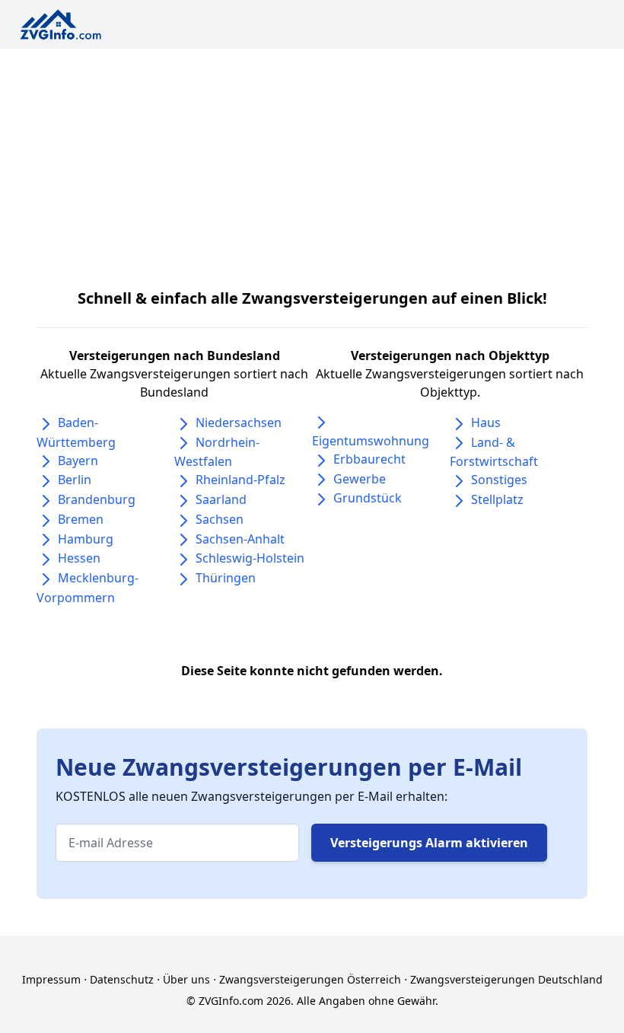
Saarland (221, 499)
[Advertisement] (312, 162)
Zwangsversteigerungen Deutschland (506, 979)
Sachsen (220, 519)
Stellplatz (497, 499)
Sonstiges (499, 479)
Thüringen (226, 577)
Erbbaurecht (369, 459)
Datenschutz (122, 979)
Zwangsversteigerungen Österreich (310, 979)
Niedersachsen (239, 422)
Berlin (74, 479)
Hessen (79, 558)
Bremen (80, 519)
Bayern (78, 460)
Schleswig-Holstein (250, 558)
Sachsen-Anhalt (240, 539)
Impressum (51, 979)
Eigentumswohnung (370, 440)
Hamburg (85, 539)
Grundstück (367, 497)
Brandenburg (96, 499)
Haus (486, 422)
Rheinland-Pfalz (240, 479)
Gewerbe (359, 478)
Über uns (186, 979)
